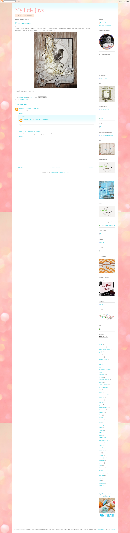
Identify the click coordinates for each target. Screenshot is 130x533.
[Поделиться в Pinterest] (46, 97)
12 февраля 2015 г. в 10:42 (42, 119)
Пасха (100, 435)
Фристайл (101, 463)
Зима (100, 389)
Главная (19, 15)
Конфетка (101, 399)
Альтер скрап (102, 347)
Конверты (101, 397)
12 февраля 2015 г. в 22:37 (34, 131)
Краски (100, 405)
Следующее (19, 167)
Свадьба (101, 447)
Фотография (102, 458)
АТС (100, 354)
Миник (100, 415)
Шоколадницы (102, 473)
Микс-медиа (102, 412)
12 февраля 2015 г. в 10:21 (32, 108)
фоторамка (102, 460)
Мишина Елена (28, 119)
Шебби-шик (102, 468)
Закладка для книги (104, 387)
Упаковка (101, 455)
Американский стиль (104, 349)
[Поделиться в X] (42, 97)
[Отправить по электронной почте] (39, 97)
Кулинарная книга (103, 407)
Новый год (101, 425)
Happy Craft (102, 483)
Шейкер (101, 470)
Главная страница (55, 167)
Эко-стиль (101, 475)
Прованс (101, 442)
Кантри (100, 392)
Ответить (21, 113)
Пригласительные (103, 440)
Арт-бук (101, 352)
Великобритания (103, 359)
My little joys (29, 10)
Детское (101, 377)
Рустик (100, 445)
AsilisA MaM (22, 131)
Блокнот (101, 357)
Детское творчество (104, 379)
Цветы (27, 99)
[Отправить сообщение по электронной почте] (35, 97)
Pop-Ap (100, 485)
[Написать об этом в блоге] (40, 97)
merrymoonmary (101, 529)
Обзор (100, 427)
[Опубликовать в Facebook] (44, 97)
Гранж (100, 367)
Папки (100, 432)
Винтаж (101, 364)
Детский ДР (102, 374)
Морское (101, 417)
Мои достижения (28, 15)
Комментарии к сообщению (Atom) (60, 172)
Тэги (100, 453)
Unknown (21, 108)
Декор (100, 372)
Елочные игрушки (103, 384)
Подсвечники (102, 437)
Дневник (101, 382)
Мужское (101, 420)
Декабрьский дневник (104, 369)
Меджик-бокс (102, 410)
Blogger (114, 529)
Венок (100, 362)
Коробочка (101, 402)
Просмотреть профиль (105, 25)
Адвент (100, 344)
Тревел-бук (102, 450)
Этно (100, 478)
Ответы (23, 116)
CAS (100, 480)
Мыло (100, 422)
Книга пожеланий (103, 394)
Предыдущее (90, 167)
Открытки (22, 99)
